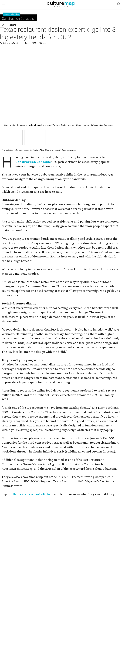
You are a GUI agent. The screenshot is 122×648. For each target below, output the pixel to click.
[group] (12, 137)
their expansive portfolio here (33, 494)
